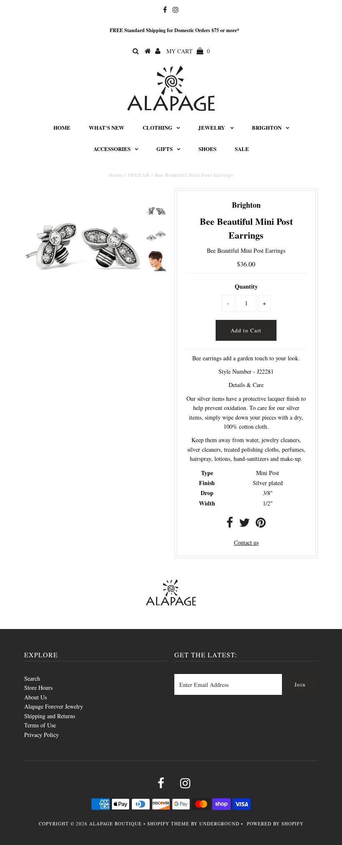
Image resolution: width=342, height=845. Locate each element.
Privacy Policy (41, 735)
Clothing (157, 127)
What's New (106, 127)
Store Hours (38, 688)
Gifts (164, 149)
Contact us (246, 542)
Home (61, 127)
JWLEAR (139, 174)
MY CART (188, 51)
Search (32, 678)
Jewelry (212, 127)
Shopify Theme (168, 823)
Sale (242, 149)
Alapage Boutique (115, 823)
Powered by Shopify (275, 823)
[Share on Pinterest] (261, 524)
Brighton (267, 127)
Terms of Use (40, 725)
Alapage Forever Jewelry (53, 706)
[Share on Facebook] (229, 524)
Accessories (112, 149)
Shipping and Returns (49, 716)
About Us (35, 697)
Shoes (207, 149)
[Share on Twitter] (244, 524)
